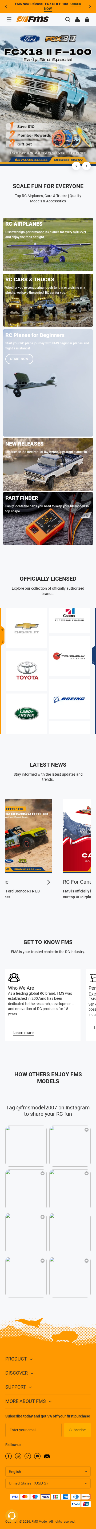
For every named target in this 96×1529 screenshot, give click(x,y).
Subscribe (77, 1430)
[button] (9, 19)
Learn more (23, 1032)
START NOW (19, 359)
